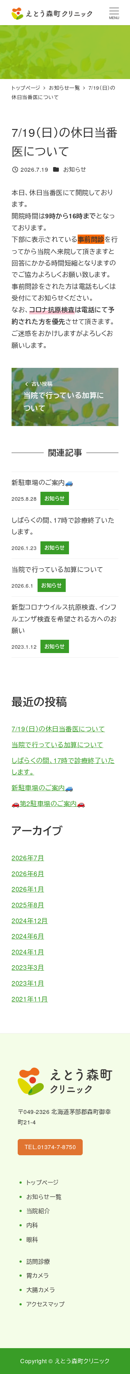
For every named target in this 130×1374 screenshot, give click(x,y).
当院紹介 (38, 1211)
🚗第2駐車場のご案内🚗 (48, 803)
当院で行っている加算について (57, 744)
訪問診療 (38, 1261)
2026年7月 (28, 857)
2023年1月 (28, 982)
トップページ (42, 1182)
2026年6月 (28, 873)
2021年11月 (30, 998)
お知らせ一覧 (44, 1197)
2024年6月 (28, 935)
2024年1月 (28, 951)
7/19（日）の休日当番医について (58, 728)
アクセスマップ (45, 1304)
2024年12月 (30, 920)
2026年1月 (28, 888)
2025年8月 (28, 904)
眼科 (32, 1239)
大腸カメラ (40, 1290)
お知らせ (75, 169)
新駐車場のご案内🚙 (42, 787)
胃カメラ (37, 1275)
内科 (32, 1225)
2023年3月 (28, 967)
